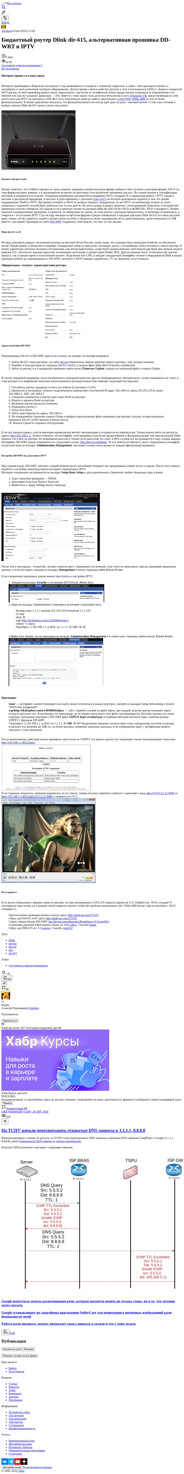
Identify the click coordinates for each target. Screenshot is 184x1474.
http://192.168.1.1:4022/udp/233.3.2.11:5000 (26, 796)
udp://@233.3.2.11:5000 (160, 793)
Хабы (12, 1390)
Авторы (13, 1396)
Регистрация (16, 1371)
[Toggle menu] (2, 4)
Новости (14, 1387)
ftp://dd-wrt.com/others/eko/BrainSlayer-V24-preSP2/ (78, 921)
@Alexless (32, 1008)
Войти (13, 1368)
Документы (16, 1422)
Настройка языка (12, 1467)
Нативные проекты (20, 1447)
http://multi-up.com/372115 (83, 915)
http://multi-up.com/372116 (61, 918)
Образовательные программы (27, 1450)
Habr (21, 1470)
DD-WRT (56, 221)
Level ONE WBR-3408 (131, 98)
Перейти (7, 1103)
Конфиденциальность (22, 1428)
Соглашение (16, 1425)
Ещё (12, 1333)
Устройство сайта (19, 1412)
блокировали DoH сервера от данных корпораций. (50, 1141)
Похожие (28, 1349)
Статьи (13, 1383)
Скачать (45, 928)
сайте (73, 924)
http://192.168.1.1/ (20, 435)
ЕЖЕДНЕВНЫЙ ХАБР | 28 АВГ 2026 (24, 1111)
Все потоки (14, 3)
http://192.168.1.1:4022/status (18, 742)
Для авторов (16, 1415)
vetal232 (68, 928)
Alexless (6, 30)
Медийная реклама (20, 1444)
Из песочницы (10, 68)
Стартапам (15, 1453)
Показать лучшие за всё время (20, 1355)
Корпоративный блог (22, 1440)
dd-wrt (64, 362)
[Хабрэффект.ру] (43, 338)
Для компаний (17, 1418)
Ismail (92, 924)
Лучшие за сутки (12, 1349)
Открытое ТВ (138, 95)
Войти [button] (5, 22)
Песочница (15, 1400)
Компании (15, 1393)
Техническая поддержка (37, 1467)
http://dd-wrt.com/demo (93, 442)
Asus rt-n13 (99, 199)
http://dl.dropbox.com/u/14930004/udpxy (45, 620)
